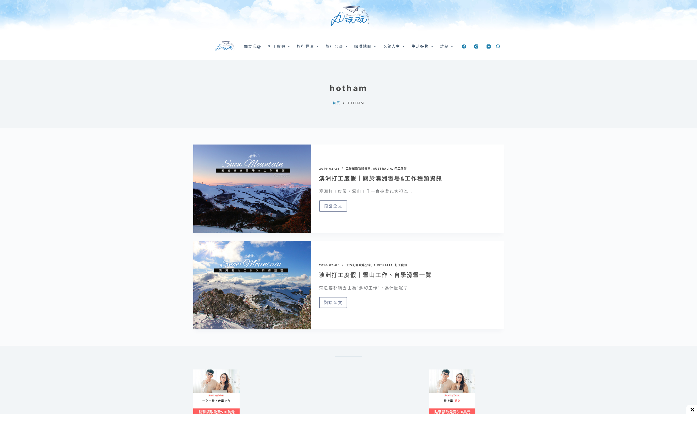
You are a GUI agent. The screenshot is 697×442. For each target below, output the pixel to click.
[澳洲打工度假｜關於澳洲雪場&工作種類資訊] (252, 189)
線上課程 (198, 371)
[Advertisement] (373, 396)
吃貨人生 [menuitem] (391, 46)
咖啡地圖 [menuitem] (363, 46)
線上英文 (434, 371)
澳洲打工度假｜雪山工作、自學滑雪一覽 (375, 275)
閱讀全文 (333, 207)
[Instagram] (476, 46)
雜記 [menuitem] (444, 46)
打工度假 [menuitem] (277, 46)
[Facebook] (464, 46)
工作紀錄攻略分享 (358, 168)
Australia (382, 168)
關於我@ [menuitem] (252, 46)
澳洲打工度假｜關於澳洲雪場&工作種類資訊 (380, 178)
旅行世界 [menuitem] (305, 46)
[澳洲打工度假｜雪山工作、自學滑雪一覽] (252, 285)
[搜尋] (498, 46)
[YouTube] (489, 46)
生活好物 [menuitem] (420, 46)
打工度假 (400, 168)
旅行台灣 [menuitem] (334, 46)
